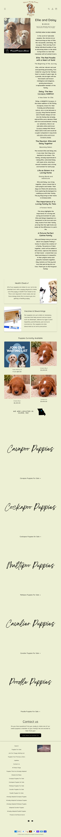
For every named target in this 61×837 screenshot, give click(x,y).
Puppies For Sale (16, 749)
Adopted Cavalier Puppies (16, 807)
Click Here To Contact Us (30, 735)
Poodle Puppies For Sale (29, 711)
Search (17, 746)
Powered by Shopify (39, 834)
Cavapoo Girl (44, 399)
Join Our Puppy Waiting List (17, 753)
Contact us (30, 721)
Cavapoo (39, 45)
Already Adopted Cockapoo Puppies (16, 800)
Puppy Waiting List (17, 369)
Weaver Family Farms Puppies (27, 834)
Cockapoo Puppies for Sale (30, 536)
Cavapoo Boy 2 (44, 368)
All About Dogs (16, 767)
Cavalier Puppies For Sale (29, 653)
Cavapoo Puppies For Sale (29, 478)
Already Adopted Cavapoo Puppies (16, 796)
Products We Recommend (17, 815)
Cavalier (38, 112)
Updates (16, 760)
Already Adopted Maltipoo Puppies (16, 804)
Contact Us (16, 764)
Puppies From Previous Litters (16, 757)
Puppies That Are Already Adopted (16, 771)
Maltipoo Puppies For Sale (29, 595)
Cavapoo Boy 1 (17, 400)
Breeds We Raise (16, 775)
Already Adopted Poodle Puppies (16, 811)
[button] (5, 9)
